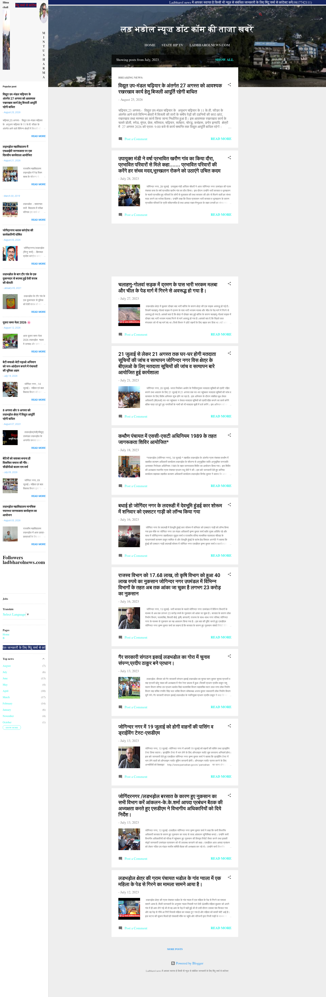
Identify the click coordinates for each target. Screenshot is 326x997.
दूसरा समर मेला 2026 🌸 (17, 322)
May (5, 684)
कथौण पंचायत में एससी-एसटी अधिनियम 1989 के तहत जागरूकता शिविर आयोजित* (167, 439)
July (5, 672)
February (7, 703)
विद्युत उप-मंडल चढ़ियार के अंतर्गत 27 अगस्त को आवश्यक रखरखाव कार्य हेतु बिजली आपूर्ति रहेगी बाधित (170, 89)
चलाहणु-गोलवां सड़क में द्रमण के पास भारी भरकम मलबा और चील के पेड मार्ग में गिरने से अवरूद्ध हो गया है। (167, 288)
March (6, 697)
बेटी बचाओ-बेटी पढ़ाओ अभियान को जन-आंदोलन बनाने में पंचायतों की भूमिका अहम (20, 366)
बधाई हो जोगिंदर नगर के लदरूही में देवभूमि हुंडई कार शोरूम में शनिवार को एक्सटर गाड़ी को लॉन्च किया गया (170, 509)
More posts (175, 949)
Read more (221, 138)
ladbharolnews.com (209, 45)
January (7, 709)
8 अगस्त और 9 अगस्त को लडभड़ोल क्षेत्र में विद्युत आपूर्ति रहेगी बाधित (19, 414)
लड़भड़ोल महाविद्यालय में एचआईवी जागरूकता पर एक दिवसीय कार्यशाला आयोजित (17, 151)
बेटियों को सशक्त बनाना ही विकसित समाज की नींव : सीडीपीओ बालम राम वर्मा (16, 463)
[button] (229, 85)
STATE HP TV (172, 45)
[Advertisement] (251, 105)
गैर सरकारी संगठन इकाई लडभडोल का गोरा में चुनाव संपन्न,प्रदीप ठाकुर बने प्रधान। (164, 660)
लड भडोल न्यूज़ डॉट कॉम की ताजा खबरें (187, 29)
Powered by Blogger (189, 963)
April (5, 691)
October (7, 722)
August (7, 665)
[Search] (261, 15)
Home (149, 45)
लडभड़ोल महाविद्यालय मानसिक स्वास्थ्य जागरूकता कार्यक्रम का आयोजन (20, 511)
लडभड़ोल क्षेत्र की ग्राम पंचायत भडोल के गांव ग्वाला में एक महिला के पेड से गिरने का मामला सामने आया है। (169, 881)
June (5, 678)
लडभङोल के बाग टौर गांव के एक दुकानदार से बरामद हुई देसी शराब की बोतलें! (20, 278)
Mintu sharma (43, 55)
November (8, 716)
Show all (224, 59)
